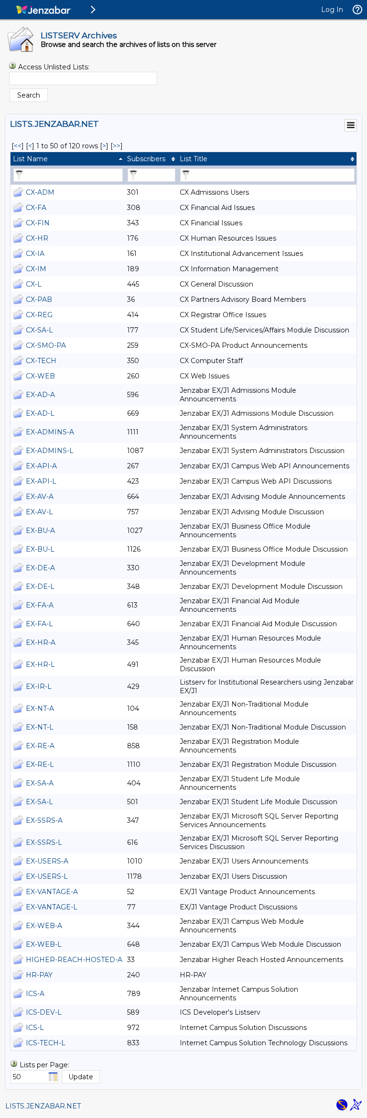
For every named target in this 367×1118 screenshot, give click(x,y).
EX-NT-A (40, 708)
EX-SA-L (39, 801)
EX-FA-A (40, 605)
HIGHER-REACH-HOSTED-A (74, 959)
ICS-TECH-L (45, 1043)
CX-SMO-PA (46, 345)
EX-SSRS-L (44, 842)
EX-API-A (41, 466)
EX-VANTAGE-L (51, 907)
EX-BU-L (40, 549)
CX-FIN (38, 223)
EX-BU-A (40, 530)
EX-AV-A (40, 496)
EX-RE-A (40, 746)
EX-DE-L (40, 586)
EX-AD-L (40, 413)
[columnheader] (68, 159)
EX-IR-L (39, 686)
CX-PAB (39, 299)
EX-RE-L (40, 764)
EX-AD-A (40, 394)
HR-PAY (39, 975)
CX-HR (37, 238)
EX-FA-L (39, 624)
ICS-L (35, 1027)
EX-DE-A (40, 568)
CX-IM (36, 269)
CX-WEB (40, 376)
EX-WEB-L (44, 944)
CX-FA (36, 207)
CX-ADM (40, 192)
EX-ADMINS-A (50, 432)
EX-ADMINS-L (50, 450)
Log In (332, 9)
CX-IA (35, 253)
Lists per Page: (44, 1065)
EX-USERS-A (47, 861)
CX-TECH (41, 360)
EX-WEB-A (44, 925)
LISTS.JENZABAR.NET (43, 1106)
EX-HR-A (40, 642)
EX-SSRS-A (44, 820)
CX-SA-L (39, 330)
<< (18, 146)
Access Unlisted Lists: (53, 67)
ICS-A (35, 993)
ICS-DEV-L (44, 1012)
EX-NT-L (40, 727)
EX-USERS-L (47, 876)
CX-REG (39, 314)
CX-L (34, 284)
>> (116, 146)
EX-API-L (41, 481)
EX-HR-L (40, 664)
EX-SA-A (40, 783)
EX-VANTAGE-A (52, 891)
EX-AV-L (39, 512)
